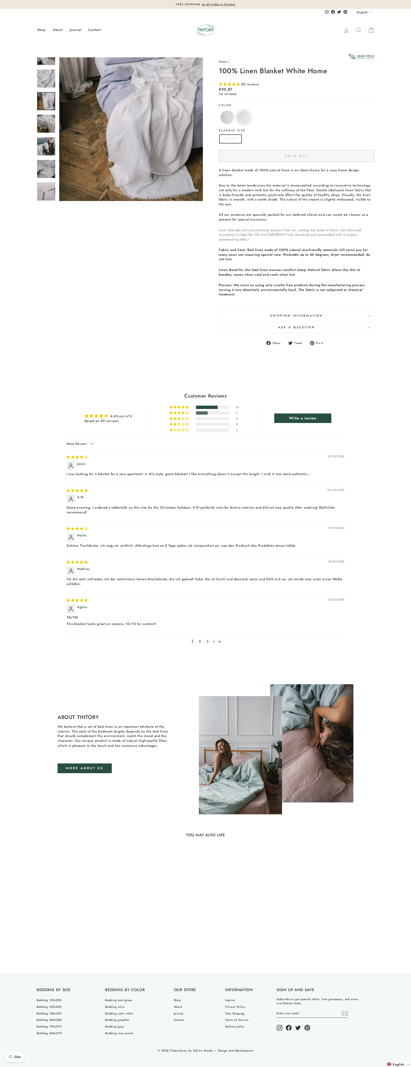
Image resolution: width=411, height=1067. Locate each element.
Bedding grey (114, 1026)
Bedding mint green (118, 1000)
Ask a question (296, 327)
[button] (230, 84)
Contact (94, 29)
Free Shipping (235, 1013)
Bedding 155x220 (49, 1013)
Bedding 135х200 (49, 1000)
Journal (75, 29)
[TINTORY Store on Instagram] (279, 1028)
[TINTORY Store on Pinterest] (307, 1028)
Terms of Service (236, 1020)
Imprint (230, 1000)
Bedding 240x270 (49, 1033)
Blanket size (232, 130)
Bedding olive (114, 1007)
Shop (41, 29)
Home (223, 61)
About (58, 29)
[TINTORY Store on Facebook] (289, 1028)
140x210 (230, 138)
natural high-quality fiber (147, 740)
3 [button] (207, 641)
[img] (77, 457)
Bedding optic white (119, 1013)
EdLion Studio (203, 1050)
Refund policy (235, 1026)
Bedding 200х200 (49, 1020)
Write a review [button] (303, 418)
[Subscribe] (345, 1013)
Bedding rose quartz (119, 1033)
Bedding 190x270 (49, 1026)
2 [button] (200, 641)
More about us (84, 768)
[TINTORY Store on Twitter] (298, 1028)
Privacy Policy (235, 1007)
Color (225, 105)
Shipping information (296, 316)
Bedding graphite (117, 1020)
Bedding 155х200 (49, 1007)
